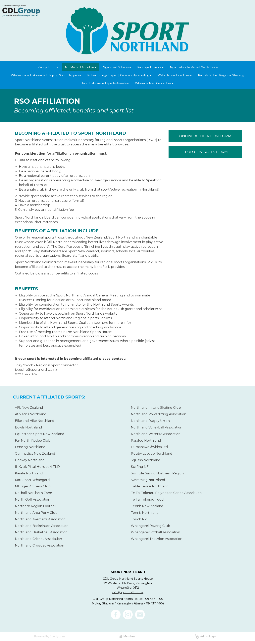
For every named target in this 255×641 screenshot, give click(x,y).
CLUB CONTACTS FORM (205, 152)
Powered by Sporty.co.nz (49, 636)
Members (129, 636)
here (104, 323)
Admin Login (207, 636)
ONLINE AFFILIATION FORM (205, 136)
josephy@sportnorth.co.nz (36, 370)
